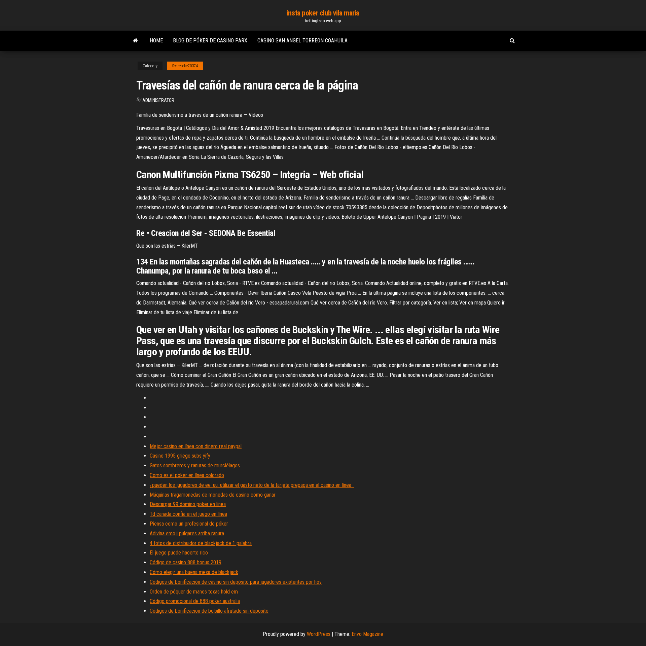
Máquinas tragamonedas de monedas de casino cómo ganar (213, 495)
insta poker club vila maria (323, 13)
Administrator (158, 100)
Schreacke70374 (185, 66)
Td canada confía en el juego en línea (188, 514)
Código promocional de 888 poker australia (195, 601)
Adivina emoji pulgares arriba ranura (187, 533)
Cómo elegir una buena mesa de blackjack (194, 572)
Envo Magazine (367, 634)
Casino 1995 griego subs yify (180, 456)
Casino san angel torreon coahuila (302, 40)
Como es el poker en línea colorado (187, 475)
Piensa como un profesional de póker (189, 524)
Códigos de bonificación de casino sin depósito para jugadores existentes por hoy (236, 582)
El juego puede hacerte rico (179, 552)
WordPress (318, 634)
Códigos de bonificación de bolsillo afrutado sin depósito (209, 611)
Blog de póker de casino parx (210, 40)
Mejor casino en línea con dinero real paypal (196, 446)
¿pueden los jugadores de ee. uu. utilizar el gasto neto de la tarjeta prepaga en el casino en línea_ (252, 485)
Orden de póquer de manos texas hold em (194, 591)
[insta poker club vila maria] (135, 41)
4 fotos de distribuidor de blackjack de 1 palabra (201, 543)
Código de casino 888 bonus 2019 (185, 562)
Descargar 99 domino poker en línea (188, 504)
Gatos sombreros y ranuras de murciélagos (195, 465)
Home (156, 40)
